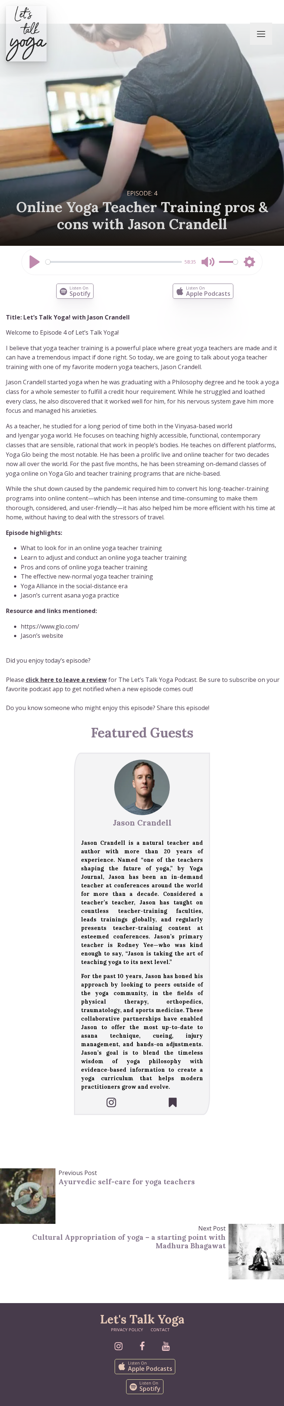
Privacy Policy (127, 1329)
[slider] (113, 261)
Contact (160, 1329)
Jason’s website (42, 636)
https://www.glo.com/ (50, 626)
